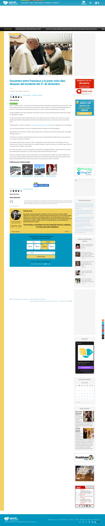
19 (82, 396)
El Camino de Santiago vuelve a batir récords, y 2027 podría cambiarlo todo (87, 280)
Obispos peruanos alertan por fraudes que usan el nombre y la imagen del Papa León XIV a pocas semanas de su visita (84, 205)
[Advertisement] (52, 16)
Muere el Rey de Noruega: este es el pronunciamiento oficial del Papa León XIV (84, 225)
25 (79, 399)
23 (92, 396)
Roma (31, 2)
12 (82, 393)
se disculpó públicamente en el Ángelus (40, 125)
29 (89, 399)
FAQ (58, 519)
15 (89, 393)
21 (87, 396)
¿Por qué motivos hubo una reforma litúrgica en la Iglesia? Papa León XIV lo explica (87, 263)
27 (84, 399)
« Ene (76, 402)
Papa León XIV (24, 2)
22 (89, 396)
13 (84, 393)
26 (82, 399)
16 (92, 393)
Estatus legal (83, 519)
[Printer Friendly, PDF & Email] (14, 103)
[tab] (80, 487)
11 (79, 393)
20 (84, 396)
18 (79, 396)
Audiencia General (14, 34)
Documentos (47, 2)
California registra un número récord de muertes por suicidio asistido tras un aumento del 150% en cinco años (84, 212)
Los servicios (70, 519)
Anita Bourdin (27, 95)
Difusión (77, 519)
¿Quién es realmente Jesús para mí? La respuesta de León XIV (87, 246)
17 (76, 396)
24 (76, 399)
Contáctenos (96, 519)
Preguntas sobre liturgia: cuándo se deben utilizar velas (86, 272)
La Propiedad (63, 519)
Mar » (79, 402)
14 (87, 393)
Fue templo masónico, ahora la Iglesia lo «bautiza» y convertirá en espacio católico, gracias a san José (87, 254)
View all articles (14, 206)
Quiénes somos (52, 519)
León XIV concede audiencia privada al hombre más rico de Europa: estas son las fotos (39, 29)
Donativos (55, 2)
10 (76, 393)
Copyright (89, 519)
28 (87, 399)
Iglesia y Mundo (38, 2)
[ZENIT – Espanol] (12, 3)
